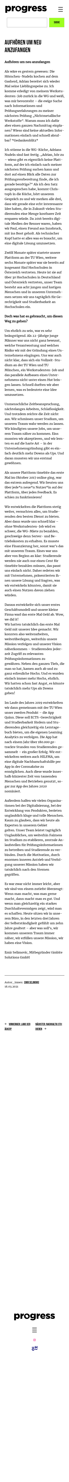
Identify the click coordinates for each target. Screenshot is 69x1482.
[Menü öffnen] (60, 9)
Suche (57, 22)
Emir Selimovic (31, 982)
